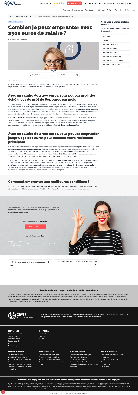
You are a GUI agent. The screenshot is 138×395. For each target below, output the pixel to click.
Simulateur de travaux (16, 362)
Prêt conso (101, 10)
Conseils (106, 40)
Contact (127, 10)
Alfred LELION (26, 39)
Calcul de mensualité (15, 355)
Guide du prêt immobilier (23, 16)
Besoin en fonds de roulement (80, 362)
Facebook (42, 334)
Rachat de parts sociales (78, 359)
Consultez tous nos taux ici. (14, 245)
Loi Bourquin (105, 364)
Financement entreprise (78, 357)
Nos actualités (94, 3)
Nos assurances (77, 10)
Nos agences (107, 3)
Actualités (106, 36)
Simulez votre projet (74, 3)
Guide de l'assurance (110, 44)
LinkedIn (42, 336)
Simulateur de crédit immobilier (19, 359)
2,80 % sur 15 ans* (41, 222)
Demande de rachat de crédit (49, 355)
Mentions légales (14, 346)
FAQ (9, 343)
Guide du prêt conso (110, 52)
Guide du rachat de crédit (112, 64)
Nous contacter (13, 336)
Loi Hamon (105, 367)
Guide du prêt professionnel (113, 60)
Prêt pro (110, 10)
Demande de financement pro (80, 355)
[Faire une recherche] (85, 3)
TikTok (41, 339)
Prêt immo (66, 10)
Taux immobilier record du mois (19, 364)
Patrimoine (118, 10)
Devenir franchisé (123, 3)
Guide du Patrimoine (110, 48)
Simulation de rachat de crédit (50, 359)
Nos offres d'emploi (15, 339)
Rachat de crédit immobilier (49, 357)
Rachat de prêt (90, 10)
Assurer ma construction (110, 362)
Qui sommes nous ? (15, 334)
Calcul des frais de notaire (17, 357)
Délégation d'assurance (109, 359)
